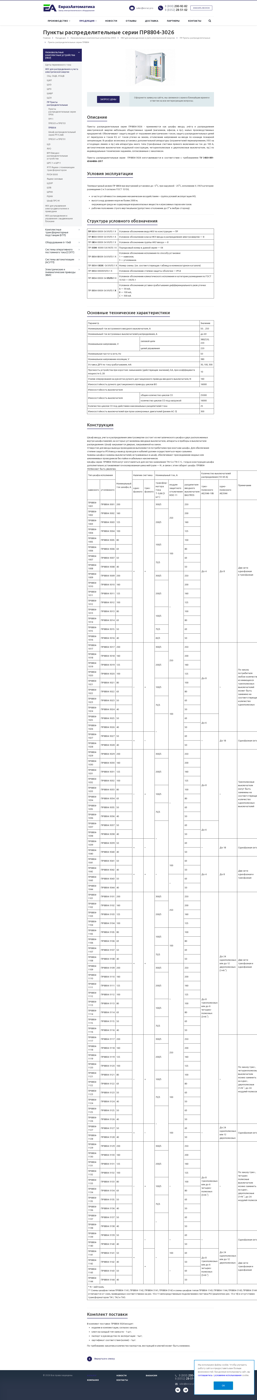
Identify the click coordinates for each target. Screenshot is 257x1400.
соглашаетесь (205, 1375)
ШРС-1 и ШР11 (54, 163)
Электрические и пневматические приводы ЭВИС (60, 272)
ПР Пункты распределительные (57, 103)
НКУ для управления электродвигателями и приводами (57, 208)
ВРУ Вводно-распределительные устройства (57, 156)
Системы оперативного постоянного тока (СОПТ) (59, 251)
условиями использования (227, 1375)
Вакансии (151, 1375)
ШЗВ (49, 187)
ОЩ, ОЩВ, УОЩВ (56, 76)
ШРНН (50, 192)
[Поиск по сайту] (210, 20)
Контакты (194, 21)
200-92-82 (176, 6)
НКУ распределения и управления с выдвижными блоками (59, 218)
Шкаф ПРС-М (53, 201)
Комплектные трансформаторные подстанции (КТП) (56, 232)
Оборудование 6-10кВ (58, 242)
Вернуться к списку (104, 1359)
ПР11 (50, 119)
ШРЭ (49, 89)
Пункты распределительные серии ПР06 (62, 112)
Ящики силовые (55, 179)
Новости (111, 21)
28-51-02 (176, 9)
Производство (58, 21)
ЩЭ (48, 144)
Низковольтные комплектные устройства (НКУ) (60, 55)
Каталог (92, 1375)
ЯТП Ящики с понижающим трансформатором (60, 168)
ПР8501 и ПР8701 (57, 139)
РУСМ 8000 (52, 174)
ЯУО (49, 148)
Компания (93, 1380)
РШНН (50, 196)
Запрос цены (108, 99)
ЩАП (49, 80)
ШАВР (50, 93)
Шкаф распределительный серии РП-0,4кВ (62, 133)
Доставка (151, 21)
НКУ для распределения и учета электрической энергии (61, 70)
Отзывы (131, 21)
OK (223, 1385)
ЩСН (49, 98)
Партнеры (173, 21)
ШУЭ (49, 85)
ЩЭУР (50, 183)
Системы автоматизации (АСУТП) (59, 261)
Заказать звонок (201, 8)
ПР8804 (52, 128)
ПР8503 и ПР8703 (57, 123)
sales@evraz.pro (144, 8)
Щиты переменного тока (58, 65)
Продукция (87, 21)
